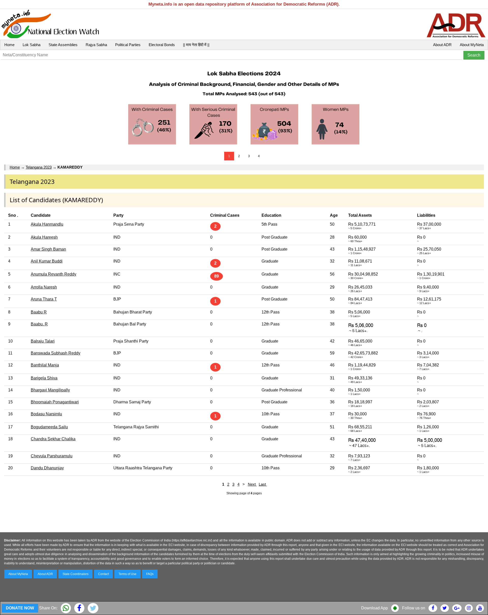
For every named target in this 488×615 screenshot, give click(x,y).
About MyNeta (472, 45)
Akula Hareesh (44, 237)
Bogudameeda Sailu (49, 427)
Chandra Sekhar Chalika (53, 439)
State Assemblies (63, 45)
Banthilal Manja (45, 365)
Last (263, 484)
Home (9, 45)
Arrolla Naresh (44, 287)
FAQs (150, 574)
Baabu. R (39, 324)
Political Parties (128, 45)
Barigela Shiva (44, 378)
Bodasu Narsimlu (46, 414)
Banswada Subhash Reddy (55, 353)
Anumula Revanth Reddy (53, 274)
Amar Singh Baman (48, 249)
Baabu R (39, 312)
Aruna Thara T (44, 299)
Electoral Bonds (162, 45)
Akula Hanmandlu (47, 224)
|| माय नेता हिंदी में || (196, 45)
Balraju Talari (43, 341)
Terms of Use (127, 574)
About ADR (442, 45)
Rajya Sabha (96, 45)
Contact (103, 574)
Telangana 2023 (39, 167)
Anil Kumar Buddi (47, 261)
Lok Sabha (31, 45)
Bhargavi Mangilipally (50, 390)
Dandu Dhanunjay (47, 468)
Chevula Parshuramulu (51, 456)
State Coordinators (75, 574)
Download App (374, 608)
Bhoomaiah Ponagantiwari (55, 402)
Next (252, 484)
